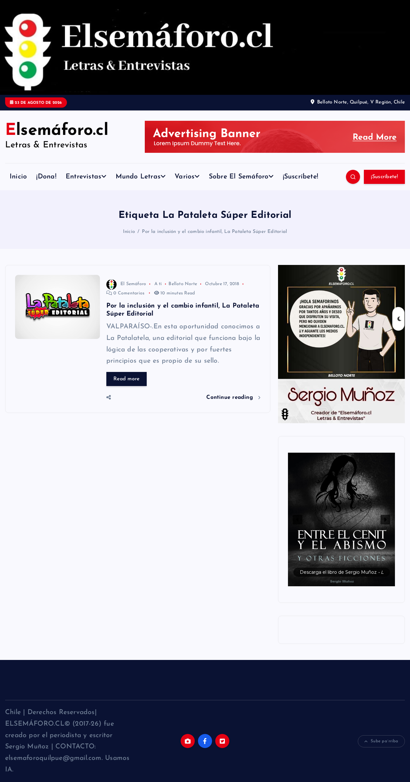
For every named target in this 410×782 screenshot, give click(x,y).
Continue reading (230, 397)
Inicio (18, 176)
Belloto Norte (182, 284)
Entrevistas (83, 176)
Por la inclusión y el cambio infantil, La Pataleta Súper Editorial (214, 231)
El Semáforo (133, 284)
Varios (184, 176)
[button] (341, 519)
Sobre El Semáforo (239, 176)
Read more (126, 379)
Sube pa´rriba (384, 741)
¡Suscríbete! (300, 176)
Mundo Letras (138, 176)
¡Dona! (46, 176)
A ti (158, 284)
